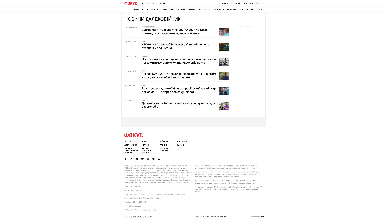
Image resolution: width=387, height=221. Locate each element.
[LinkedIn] (164, 3)
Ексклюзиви (152, 9)
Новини (128, 141)
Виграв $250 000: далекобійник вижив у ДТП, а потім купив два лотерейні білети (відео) (179, 75)
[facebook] (125, 158)
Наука (207, 9)
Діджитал (243, 9)
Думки (225, 3)
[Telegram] (150, 3)
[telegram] (137, 158)
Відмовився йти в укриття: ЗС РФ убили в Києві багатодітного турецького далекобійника (175, 31)
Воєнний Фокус (167, 9)
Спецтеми (236, 3)
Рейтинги (248, 3)
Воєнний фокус (148, 27)
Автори (145, 145)
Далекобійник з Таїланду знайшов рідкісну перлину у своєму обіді (178, 104)
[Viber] (157, 3)
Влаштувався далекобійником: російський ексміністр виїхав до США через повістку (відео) (179, 90)
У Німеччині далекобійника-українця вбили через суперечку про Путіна (176, 46)
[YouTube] (153, 3)
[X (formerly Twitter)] (146, 3)
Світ (199, 9)
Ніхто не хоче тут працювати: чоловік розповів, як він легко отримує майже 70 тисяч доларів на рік (179, 60)
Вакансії (181, 145)
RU (257, 3)
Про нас (163, 145)
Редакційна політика (165, 150)
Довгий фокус (130, 145)
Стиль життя (218, 9)
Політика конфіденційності (205, 217)
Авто (253, 9)
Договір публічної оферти (146, 151)
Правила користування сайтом (131, 151)
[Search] (261, 3)
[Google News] (160, 3)
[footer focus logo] (133, 135)
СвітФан (145, 56)
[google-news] (153, 158)
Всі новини (139, 9)
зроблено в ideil (257, 216)
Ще (259, 9)
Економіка (231, 9)
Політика (181, 9)
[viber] (148, 158)
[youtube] (142, 158)
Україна (191, 9)
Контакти (222, 217)
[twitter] (131, 158)
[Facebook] (142, 3)
